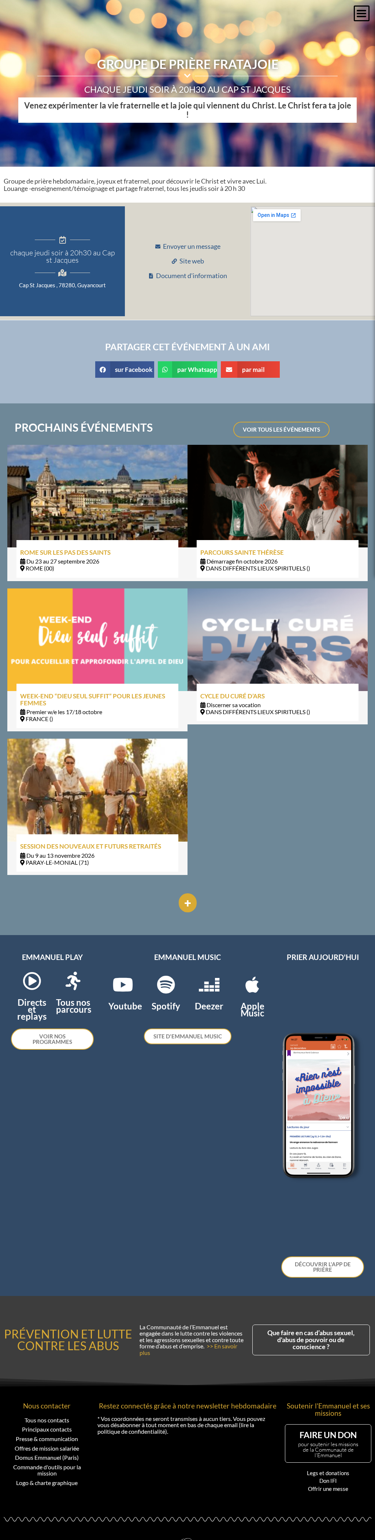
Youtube (125, 1006)
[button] (362, 13)
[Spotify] (166, 984)
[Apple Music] (252, 984)
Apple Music (252, 1009)
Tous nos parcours (73, 1006)
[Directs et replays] (32, 981)
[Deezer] (209, 984)
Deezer (209, 1006)
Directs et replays (32, 1009)
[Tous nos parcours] (73, 981)
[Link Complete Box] (97, 513)
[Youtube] (123, 984)
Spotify (166, 1006)
